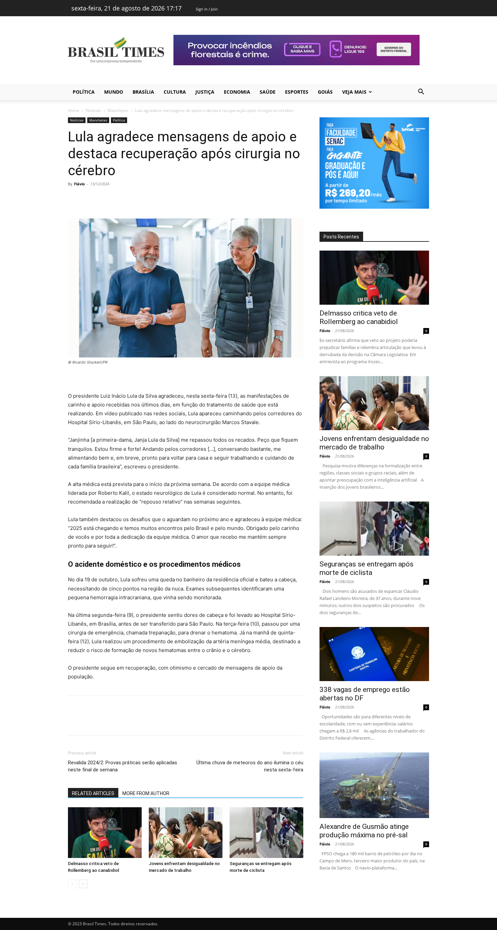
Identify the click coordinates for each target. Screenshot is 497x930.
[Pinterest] (106, 199)
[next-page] (83, 884)
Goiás (325, 92)
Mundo (113, 92)
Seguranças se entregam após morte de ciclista (366, 568)
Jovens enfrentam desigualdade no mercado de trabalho (374, 443)
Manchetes (118, 110)
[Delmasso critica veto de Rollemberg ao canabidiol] (105, 832)
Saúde (268, 92)
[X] (90, 199)
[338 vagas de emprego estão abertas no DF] (374, 654)
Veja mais (354, 92)
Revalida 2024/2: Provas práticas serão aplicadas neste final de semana (122, 766)
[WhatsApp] (121, 199)
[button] (421, 92)
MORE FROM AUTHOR (145, 793)
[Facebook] (74, 199)
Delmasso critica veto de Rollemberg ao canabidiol (359, 317)
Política (84, 92)
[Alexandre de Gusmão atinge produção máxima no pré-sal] (374, 785)
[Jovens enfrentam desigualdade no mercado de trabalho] (185, 832)
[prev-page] (72, 884)
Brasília (143, 92)
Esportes (296, 92)
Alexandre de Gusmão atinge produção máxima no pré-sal (364, 830)
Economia (237, 92)
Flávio (79, 183)
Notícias (93, 110)
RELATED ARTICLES (93, 793)
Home (73, 110)
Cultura (175, 92)
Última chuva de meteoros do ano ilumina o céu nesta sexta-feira (249, 766)
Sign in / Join (207, 8)
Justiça (204, 92)
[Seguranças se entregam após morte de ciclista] (266, 832)
